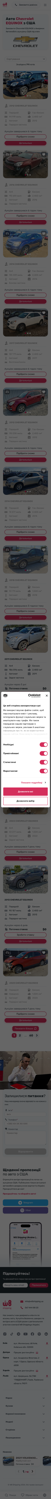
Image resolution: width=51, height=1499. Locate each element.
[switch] (44, 753)
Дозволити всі (25, 791)
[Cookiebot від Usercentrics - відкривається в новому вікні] (30, 696)
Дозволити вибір (25, 801)
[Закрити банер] (47, 696)
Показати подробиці (31, 782)
